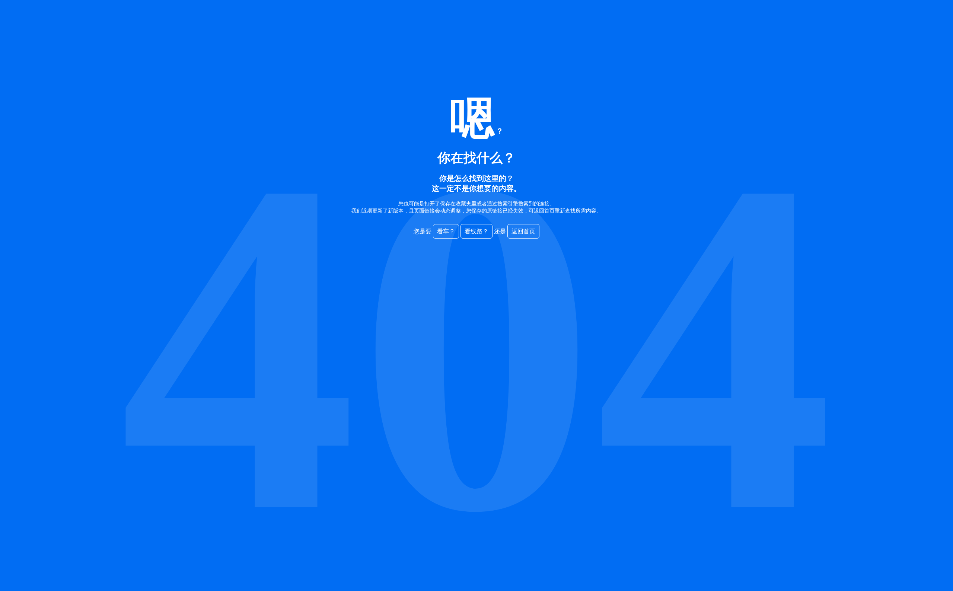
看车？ (446, 231)
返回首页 (523, 231)
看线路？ (476, 231)
